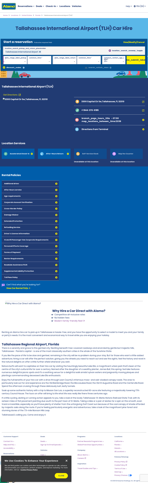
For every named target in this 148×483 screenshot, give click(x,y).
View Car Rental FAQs (17, 288)
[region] (36, 469)
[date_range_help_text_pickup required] (15, 60)
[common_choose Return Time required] (89, 60)
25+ (106, 61)
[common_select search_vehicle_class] (86, 67)
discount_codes (13, 67)
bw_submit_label (136, 60)
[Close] (66, 460)
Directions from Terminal (95, 129)
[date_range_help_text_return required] (65, 60)
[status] (23, 51)
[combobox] (74, 51)
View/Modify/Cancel (134, 42)
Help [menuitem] (128, 6)
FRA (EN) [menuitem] (140, 6)
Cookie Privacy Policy (29, 470)
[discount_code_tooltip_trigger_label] (23, 67)
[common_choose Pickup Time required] (39, 60)
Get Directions (10, 94)
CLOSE (61, 476)
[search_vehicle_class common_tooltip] (110, 67)
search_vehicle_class (98, 67)
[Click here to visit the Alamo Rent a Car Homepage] (8, 6)
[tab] (18, 154)
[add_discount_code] (4, 67)
